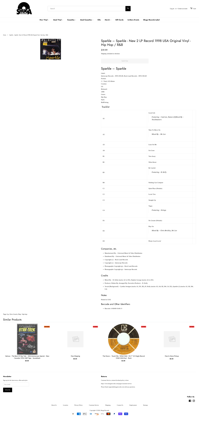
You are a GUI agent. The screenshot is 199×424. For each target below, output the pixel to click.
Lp (8, 314)
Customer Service (94, 405)
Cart (194, 8)
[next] (191, 340)
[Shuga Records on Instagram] (194, 401)
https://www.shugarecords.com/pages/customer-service (116, 383)
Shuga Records (105, 410)
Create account (182, 8)
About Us (54, 405)
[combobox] (89, 8)
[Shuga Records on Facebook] (190, 401)
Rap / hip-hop (22, 314)
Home (4, 35)
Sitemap (145, 405)
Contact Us (120, 405)
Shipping (103, 53)
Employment (133, 405)
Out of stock (14, 314)
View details (27, 341)
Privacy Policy (78, 405)
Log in (172, 8)
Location (65, 405)
